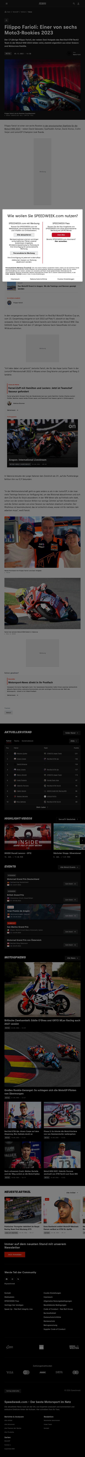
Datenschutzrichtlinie (38, 279)
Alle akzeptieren (24, 235)
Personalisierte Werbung (24, 253)
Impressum (15, 279)
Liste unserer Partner (14, 274)
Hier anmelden (61, 241)
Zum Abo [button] (61, 235)
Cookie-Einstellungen (65, 279)
